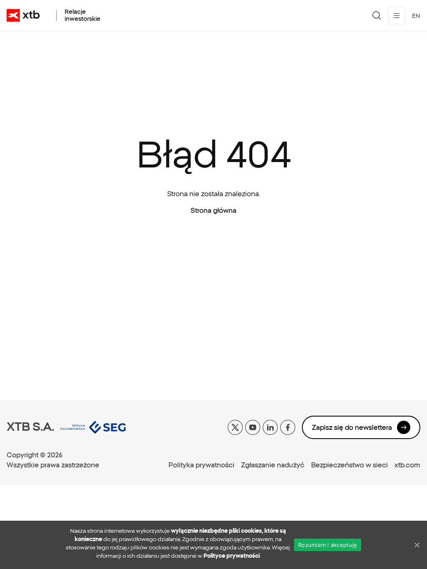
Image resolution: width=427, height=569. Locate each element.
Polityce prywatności (231, 556)
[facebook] (287, 426)
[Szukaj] (376, 15)
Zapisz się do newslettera (352, 427)
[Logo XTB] (23, 15)
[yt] (252, 426)
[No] (416, 545)
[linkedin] (270, 426)
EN (416, 15)
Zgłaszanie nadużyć (272, 465)
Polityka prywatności (201, 465)
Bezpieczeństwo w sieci (349, 465)
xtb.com (407, 465)
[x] (235, 426)
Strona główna (213, 210)
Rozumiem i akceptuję (327, 545)
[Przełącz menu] (396, 15)
